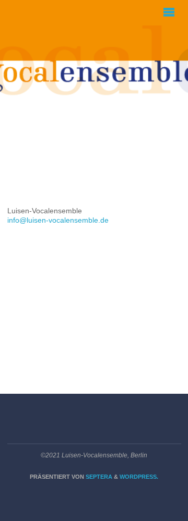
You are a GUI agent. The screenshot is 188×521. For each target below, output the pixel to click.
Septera (98, 477)
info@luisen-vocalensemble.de (58, 220)
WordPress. (139, 477)
